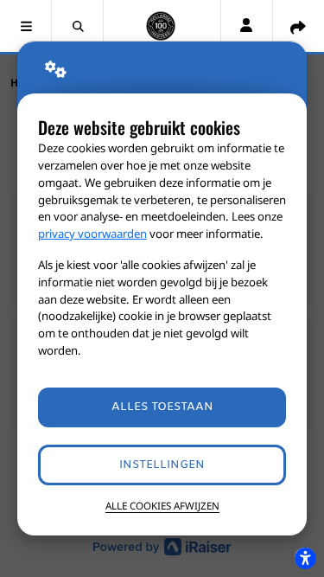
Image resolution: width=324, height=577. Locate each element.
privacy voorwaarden (92, 233)
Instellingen (162, 465)
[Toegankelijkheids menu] (305, 558)
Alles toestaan (162, 407)
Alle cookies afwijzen (162, 505)
